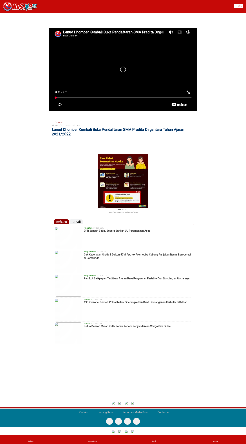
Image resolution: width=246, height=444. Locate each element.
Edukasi (58, 122)
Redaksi (83, 412)
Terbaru (61, 222)
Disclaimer (163, 412)
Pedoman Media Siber (135, 412)
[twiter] (127, 421)
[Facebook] (109, 421)
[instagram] (136, 421)
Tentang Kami (105, 412)
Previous (53, 179)
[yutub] (118, 421)
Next (192, 179)
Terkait (76, 222)
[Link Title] (1, 6)
